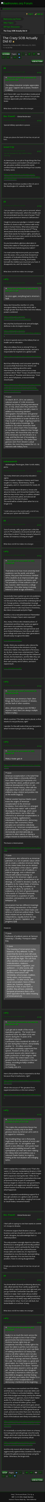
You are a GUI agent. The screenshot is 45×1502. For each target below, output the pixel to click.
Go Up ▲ (31, 1494)
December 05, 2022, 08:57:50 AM (14, 120)
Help (12, 1494)
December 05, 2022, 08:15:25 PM (14, 1114)
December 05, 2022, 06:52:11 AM (14, 72)
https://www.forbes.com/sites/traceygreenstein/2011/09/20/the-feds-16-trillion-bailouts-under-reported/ (22, 1423)
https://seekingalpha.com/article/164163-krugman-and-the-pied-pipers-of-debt (20, 1443)
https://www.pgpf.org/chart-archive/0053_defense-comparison (17, 317)
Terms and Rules (21, 1494)
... (26, 54)
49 (34, 54)
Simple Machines (28, 1497)
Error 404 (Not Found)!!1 (13, 640)
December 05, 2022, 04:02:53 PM (14, 151)
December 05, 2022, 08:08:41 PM (14, 1017)
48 (29, 54)
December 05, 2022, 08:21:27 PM (14, 1322)
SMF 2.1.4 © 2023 (17, 1497)
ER (5, 68)
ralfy (6, 279)
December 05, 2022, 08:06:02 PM (14, 746)
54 (15, 57)
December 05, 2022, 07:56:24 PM (14, 525)
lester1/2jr (9, 147)
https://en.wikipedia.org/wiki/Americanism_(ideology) (22, 849)
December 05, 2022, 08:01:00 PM (14, 555)
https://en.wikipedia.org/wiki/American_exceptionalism (22, 766)
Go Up (4, 1473)
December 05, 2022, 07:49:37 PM (14, 283)
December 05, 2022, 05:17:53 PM (14, 206)
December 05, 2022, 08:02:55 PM (14, 685)
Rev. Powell (9, 116)
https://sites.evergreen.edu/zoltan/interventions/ (22, 357)
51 (4, 57)
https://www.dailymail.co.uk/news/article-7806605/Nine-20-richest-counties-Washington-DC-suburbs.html (22, 176)
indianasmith (10, 461)
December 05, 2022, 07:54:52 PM (14, 471)
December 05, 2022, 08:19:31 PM (14, 1280)
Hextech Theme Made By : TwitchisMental (22, 1499)
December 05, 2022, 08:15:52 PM (14, 1219)
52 (8, 57)
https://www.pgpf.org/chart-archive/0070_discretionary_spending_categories (22, 333)
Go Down (6, 54)
